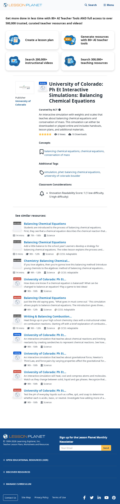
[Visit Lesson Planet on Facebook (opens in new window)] (84, 497)
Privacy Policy (41, 497)
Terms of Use (59, 497)
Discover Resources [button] (18, 471)
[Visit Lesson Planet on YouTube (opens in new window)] (106, 497)
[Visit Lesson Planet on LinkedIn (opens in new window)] (99, 497)
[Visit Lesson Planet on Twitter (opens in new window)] (92, 497)
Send (106, 447)
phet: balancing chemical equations (79, 172)
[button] (108, 5)
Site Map (26, 497)
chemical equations (92, 151)
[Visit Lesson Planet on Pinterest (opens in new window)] (114, 497)
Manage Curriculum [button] (18, 483)
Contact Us (10, 497)
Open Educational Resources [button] (27, 459)
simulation (50, 172)
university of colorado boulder (62, 176)
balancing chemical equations (62, 151)
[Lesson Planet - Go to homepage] (24, 5)
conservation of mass (57, 155)
